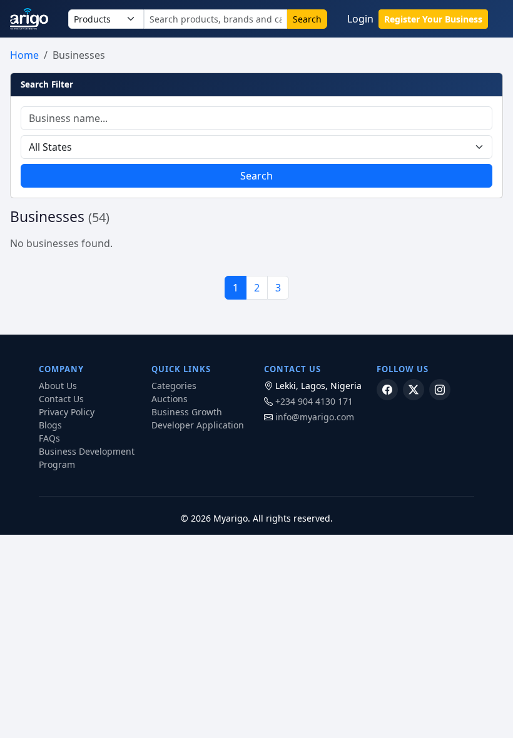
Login (360, 19)
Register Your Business (433, 19)
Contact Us (61, 399)
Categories (173, 386)
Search (307, 19)
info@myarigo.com (314, 417)
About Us (58, 386)
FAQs (49, 438)
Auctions (169, 399)
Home (24, 55)
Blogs (50, 425)
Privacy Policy (66, 412)
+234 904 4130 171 (314, 401)
